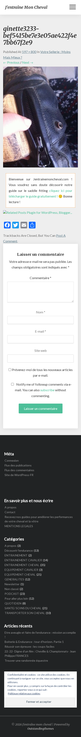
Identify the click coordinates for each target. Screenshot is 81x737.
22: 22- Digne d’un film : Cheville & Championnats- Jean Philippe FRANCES (40, 653)
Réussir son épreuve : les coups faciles (29, 646)
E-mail (40, 331)
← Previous (11, 62)
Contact (10, 512)
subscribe (47, 390)
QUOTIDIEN (13, 603)
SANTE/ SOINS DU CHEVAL (23, 608)
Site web (40, 350)
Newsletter (12, 584)
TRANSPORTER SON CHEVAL (25, 613)
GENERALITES (14, 579)
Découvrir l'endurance (19, 550)
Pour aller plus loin (16, 598)
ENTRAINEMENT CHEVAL (22, 565)
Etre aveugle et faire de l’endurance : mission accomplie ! (40, 635)
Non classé (12, 589)
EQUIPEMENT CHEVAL (20, 574)
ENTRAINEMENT (16, 555)
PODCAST (12, 593)
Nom (40, 312)
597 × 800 (29, 52)
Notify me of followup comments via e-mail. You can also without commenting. (43, 390)
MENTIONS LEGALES (19, 526)
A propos (10, 507)
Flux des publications (18, 465)
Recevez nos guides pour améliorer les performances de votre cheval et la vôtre (39, 519)
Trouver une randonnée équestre (26, 660)
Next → (27, 62)
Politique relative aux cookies (24, 693)
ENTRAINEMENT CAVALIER (23, 560)
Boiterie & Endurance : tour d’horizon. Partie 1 (34, 641)
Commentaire (40, 278)
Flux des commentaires (19, 470)
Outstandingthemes (40, 729)
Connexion (12, 460)
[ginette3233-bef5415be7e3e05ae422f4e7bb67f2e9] (40, 118)
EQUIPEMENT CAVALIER (21, 569)
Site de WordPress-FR (19, 475)
